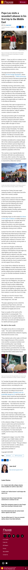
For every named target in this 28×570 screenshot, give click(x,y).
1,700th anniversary (20, 76)
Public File (5, 542)
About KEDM (6, 551)
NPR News (8, 455)
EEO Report (5, 545)
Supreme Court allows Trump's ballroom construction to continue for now (11, 498)
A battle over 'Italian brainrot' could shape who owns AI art (13, 492)
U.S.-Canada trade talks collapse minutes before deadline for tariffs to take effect (12, 485)
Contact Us (5, 554)
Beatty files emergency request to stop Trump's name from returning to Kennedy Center (13, 505)
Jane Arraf (8, 25)
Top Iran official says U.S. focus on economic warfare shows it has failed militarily (13, 518)
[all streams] (26, 568)
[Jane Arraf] (4, 468)
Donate (23, 2)
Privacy (4, 548)
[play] (2, 568)
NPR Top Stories (18, 455)
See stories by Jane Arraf (16, 470)
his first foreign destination (13, 74)
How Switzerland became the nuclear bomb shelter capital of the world (12, 511)
